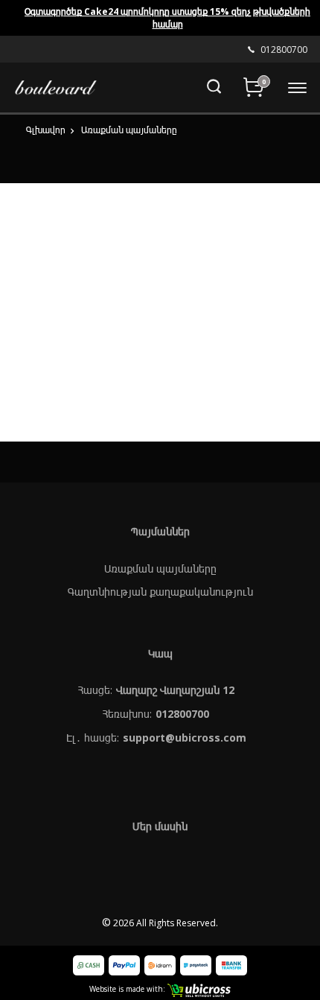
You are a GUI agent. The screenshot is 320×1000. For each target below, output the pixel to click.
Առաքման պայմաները (160, 568)
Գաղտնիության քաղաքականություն (160, 592)
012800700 (182, 714)
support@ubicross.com (184, 737)
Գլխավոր (45, 130)
